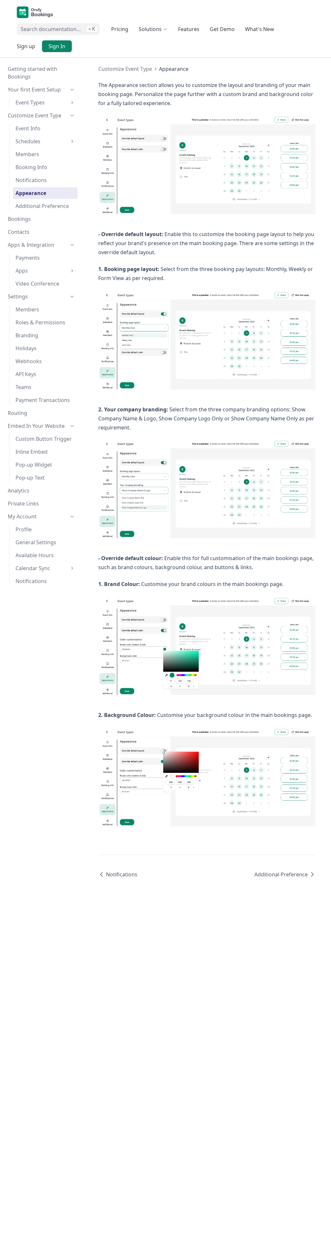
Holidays (26, 348)
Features (188, 29)
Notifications (31, 180)
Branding (27, 335)
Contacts (18, 231)
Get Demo (222, 29)
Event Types (30, 102)
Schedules (28, 141)
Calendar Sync (33, 568)
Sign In (56, 46)
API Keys (26, 374)
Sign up (26, 46)
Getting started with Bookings (32, 72)
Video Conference (37, 283)
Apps (22, 270)
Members (27, 154)
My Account (22, 516)
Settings (18, 296)
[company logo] (35, 12)
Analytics (18, 490)
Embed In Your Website (36, 425)
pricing (119, 29)
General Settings (36, 542)
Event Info (28, 128)
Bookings (19, 218)
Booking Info (31, 167)
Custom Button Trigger (44, 438)
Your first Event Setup (34, 89)
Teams (23, 387)
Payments (28, 257)
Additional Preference (42, 206)
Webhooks (29, 361)
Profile (24, 529)
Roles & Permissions (40, 322)
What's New (259, 29)
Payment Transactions (43, 400)
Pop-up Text (30, 477)
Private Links (23, 503)
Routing (17, 413)
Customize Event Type (34, 115)
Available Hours (35, 555)
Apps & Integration (31, 244)
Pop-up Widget (34, 464)
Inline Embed (32, 451)
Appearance (31, 193)
